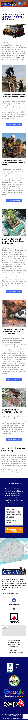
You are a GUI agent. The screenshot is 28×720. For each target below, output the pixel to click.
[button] (25, 3)
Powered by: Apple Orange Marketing (14, 718)
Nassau (8, 520)
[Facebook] (14, 600)
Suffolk (14, 520)
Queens (8, 522)
